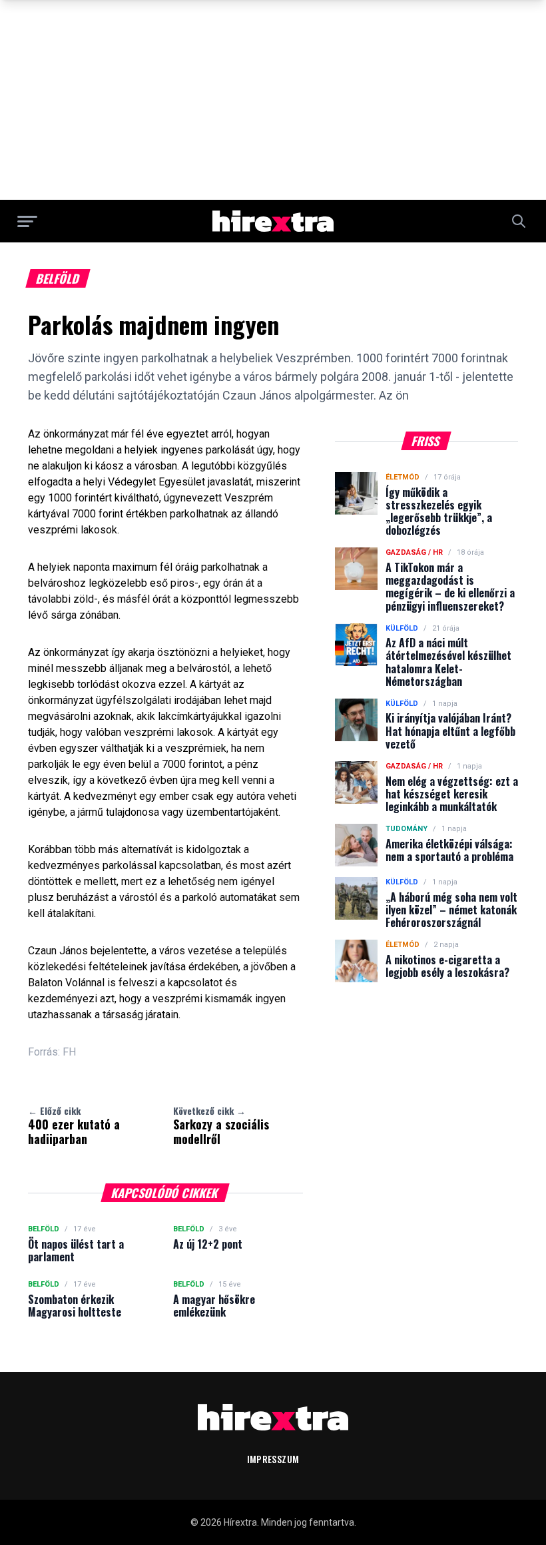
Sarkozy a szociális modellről (221, 1125)
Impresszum (273, 1459)
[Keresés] (518, 221)
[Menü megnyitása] (27, 221)
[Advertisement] (273, 100)
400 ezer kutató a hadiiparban (74, 1125)
